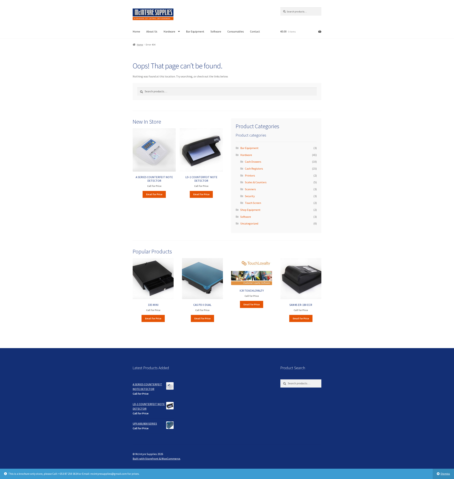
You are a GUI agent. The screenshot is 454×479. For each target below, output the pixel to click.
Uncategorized (249, 223)
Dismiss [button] (445, 473)
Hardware (169, 31)
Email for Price (154, 194)
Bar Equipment (195, 31)
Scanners (250, 189)
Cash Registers (254, 168)
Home (136, 31)
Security (250, 196)
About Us (151, 31)
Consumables (235, 31)
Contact (255, 31)
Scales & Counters (256, 182)
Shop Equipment (250, 210)
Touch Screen (253, 203)
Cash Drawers (253, 161)
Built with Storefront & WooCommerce (156, 458)
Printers (250, 175)
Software (216, 31)
